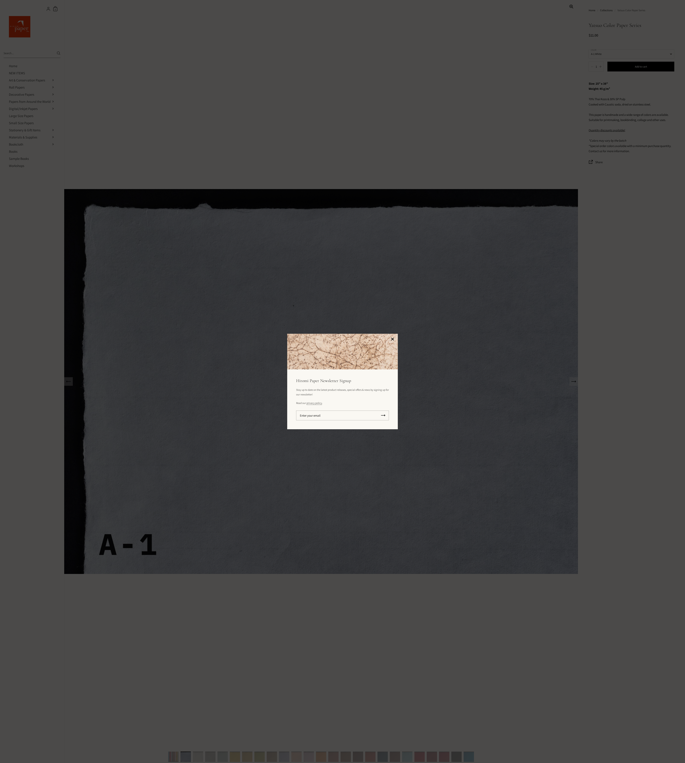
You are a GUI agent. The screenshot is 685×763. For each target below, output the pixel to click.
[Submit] (383, 415)
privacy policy (314, 403)
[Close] (392, 339)
